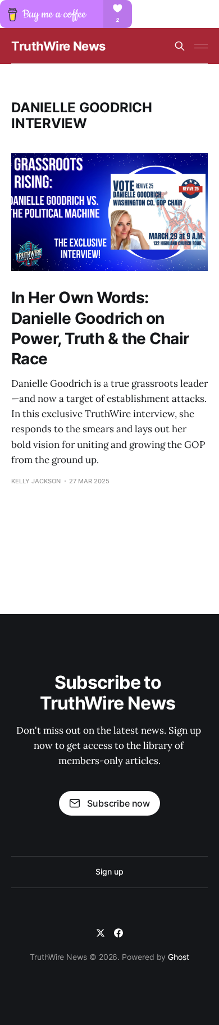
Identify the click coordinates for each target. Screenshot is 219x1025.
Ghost (178, 957)
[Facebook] (118, 932)
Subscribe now (118, 803)
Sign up (109, 871)
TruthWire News (58, 46)
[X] (100, 932)
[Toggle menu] (201, 46)
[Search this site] (179, 46)
